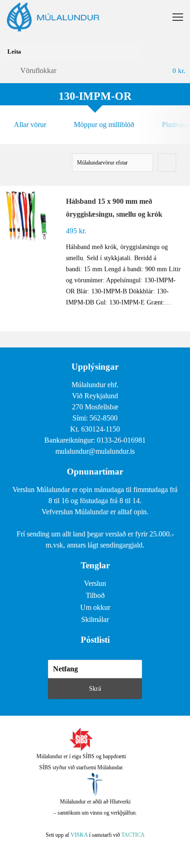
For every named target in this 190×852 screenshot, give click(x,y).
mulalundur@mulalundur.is (95, 451)
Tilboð (95, 595)
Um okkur (95, 607)
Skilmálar (95, 619)
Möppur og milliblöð (104, 124)
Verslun (95, 583)
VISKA (79, 835)
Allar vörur (30, 124)
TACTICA (133, 835)
